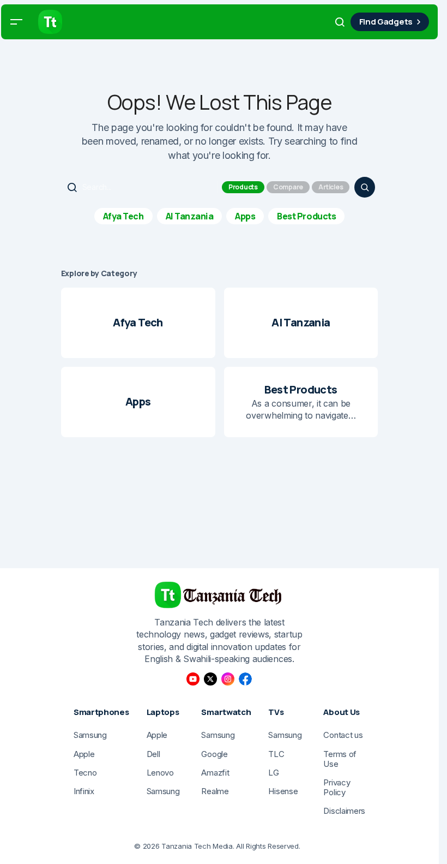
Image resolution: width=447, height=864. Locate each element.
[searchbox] (140, 187)
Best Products (306, 216)
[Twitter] (210, 679)
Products (243, 187)
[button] (16, 22)
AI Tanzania (190, 216)
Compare (288, 187)
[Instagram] (228, 679)
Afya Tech (123, 216)
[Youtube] (193, 679)
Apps (245, 216)
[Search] (364, 187)
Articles (330, 187)
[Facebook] (245, 679)
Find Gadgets (386, 21)
